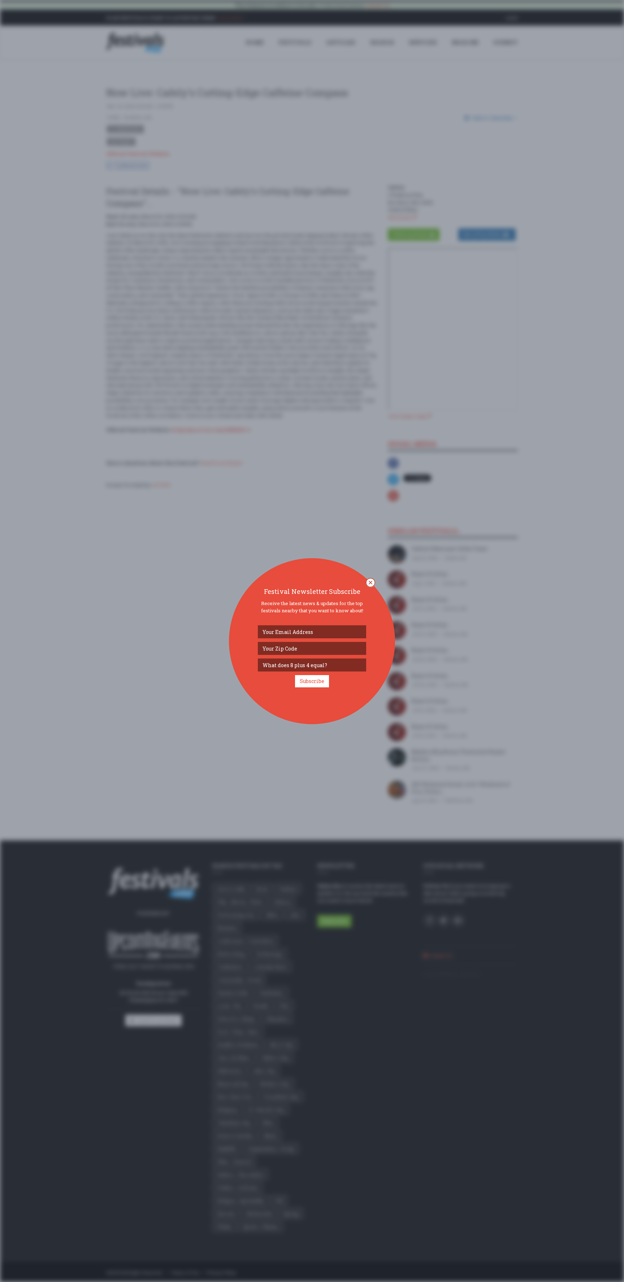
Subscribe (312, 681)
